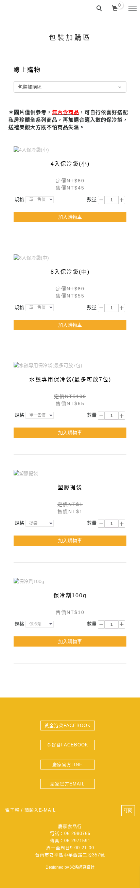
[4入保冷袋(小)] (31, 149)
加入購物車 (70, 217)
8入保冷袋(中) (70, 272)
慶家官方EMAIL (67, 783)
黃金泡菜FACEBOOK (68, 725)
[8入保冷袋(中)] (31, 257)
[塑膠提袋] (26, 473)
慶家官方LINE (67, 764)
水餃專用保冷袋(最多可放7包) (70, 379)
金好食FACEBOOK (67, 744)
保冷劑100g (70, 595)
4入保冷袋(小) (70, 164)
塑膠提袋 (70, 487)
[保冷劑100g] (29, 581)
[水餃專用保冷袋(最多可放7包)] (48, 365)
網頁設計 (86, 867)
